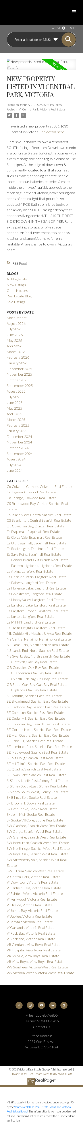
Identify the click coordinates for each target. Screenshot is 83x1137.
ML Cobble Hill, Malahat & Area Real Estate (39, 633)
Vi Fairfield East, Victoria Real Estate (34, 888)
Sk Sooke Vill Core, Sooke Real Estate (35, 820)
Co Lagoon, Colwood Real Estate (31, 492)
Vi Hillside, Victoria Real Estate (29, 905)
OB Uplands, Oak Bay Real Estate (32, 690)
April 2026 (14, 346)
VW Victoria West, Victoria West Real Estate (40, 973)
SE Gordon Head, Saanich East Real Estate (39, 729)
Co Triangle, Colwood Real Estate (31, 498)
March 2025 (16, 419)
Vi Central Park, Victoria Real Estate (42, 109)
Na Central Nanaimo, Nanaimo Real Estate (39, 639)
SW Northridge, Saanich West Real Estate (38, 848)
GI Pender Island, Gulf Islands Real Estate (38, 560)
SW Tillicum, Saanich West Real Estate (35, 871)
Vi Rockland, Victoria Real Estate (31, 939)
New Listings (16, 285)
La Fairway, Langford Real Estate (31, 582)
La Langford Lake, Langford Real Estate (36, 605)
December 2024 (19, 436)
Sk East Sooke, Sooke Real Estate (32, 809)
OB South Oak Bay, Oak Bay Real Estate (37, 684)
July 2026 (14, 329)
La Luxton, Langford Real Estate (30, 616)
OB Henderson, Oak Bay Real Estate (34, 673)
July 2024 (14, 465)
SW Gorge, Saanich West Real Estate (34, 831)
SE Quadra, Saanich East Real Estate (34, 769)
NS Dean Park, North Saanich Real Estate (38, 645)
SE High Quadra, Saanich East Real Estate (38, 735)
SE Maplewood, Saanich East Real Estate (37, 752)
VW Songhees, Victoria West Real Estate (37, 967)
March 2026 (16, 352)
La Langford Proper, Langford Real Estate (38, 611)
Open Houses (17, 290)
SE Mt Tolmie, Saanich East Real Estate (36, 763)
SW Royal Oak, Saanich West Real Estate (37, 854)
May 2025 (14, 408)
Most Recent (17, 318)
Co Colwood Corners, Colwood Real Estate (39, 486)
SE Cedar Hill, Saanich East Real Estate (36, 718)
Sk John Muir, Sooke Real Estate (31, 814)
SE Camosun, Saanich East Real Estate (35, 712)
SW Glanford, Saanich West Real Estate (36, 825)
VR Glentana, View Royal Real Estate (34, 944)
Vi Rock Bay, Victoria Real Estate (31, 933)
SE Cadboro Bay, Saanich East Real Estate (38, 707)
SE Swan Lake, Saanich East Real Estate (36, 775)
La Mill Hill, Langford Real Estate (31, 622)
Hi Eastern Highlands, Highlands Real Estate (39, 565)
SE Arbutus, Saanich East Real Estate (34, 696)
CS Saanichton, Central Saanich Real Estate (39, 520)
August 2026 (16, 323)
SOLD (73, 28)
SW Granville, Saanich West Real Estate (36, 837)
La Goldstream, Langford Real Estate (34, 594)
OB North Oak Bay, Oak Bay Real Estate (37, 679)
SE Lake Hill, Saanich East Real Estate (35, 741)
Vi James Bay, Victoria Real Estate (32, 910)
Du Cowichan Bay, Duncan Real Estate (35, 526)
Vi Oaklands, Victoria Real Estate (31, 927)
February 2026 (18, 357)
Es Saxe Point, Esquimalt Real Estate (34, 554)
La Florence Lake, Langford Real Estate (36, 588)
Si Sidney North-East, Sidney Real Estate (37, 780)
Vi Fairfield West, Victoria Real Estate (35, 893)
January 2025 (17, 431)
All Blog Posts (17, 279)
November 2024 (19, 442)
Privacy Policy (19, 1074)
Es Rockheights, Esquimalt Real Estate (35, 548)
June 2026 (15, 335)
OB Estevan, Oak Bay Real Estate (32, 662)
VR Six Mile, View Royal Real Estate (33, 956)
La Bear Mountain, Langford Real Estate (37, 577)
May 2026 (14, 340)
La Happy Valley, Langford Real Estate (35, 599)
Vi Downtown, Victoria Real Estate (32, 882)
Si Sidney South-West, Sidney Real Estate (38, 792)
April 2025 (14, 414)
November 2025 (19, 374)
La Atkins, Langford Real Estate (30, 571)
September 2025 (20, 385)
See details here (52, 132)
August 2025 (16, 391)
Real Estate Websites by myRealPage (50, 1074)
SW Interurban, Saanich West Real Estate (38, 842)
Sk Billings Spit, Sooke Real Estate (32, 797)
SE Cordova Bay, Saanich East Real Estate (38, 724)
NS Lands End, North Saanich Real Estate (38, 650)
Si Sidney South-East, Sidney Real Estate (37, 786)
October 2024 (18, 448)
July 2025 (14, 397)
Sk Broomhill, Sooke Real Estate (31, 803)
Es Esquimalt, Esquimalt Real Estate (33, 531)
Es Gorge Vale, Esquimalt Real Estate (34, 537)
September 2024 (20, 453)
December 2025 (19, 369)
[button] (19, 1005)
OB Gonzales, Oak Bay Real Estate (33, 667)
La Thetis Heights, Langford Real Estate (36, 628)
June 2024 (15, 470)
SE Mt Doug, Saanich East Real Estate (35, 758)
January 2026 (17, 363)
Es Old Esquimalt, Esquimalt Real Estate (36, 543)
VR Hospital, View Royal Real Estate (34, 950)
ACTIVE (56, 28)
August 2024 (16, 459)
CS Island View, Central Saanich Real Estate (39, 515)
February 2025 (18, 425)
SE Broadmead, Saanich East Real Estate (37, 701)
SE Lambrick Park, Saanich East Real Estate (39, 746)
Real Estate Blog (19, 296)
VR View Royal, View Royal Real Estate (35, 961)
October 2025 (18, 380)
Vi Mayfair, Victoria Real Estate (30, 922)
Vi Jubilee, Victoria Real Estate (29, 916)
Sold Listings (16, 302)
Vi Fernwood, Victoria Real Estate (32, 899)
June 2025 (15, 402)
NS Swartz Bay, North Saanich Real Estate (38, 656)
